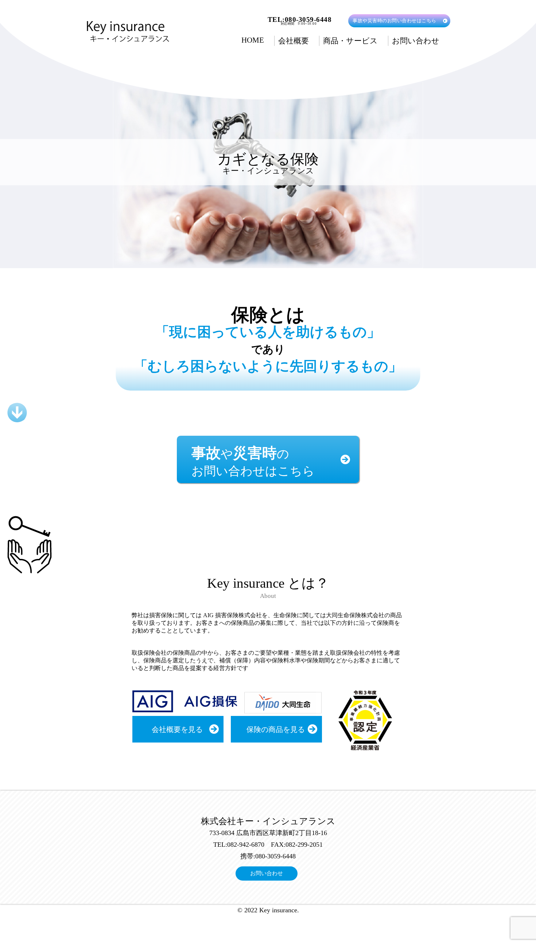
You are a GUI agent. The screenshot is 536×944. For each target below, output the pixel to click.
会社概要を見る (177, 729)
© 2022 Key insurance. (268, 910)
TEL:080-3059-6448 (300, 19)
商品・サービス (350, 40)
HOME (252, 40)
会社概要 (293, 40)
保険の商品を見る (275, 729)
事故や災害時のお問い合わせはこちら (394, 20)
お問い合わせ (415, 40)
